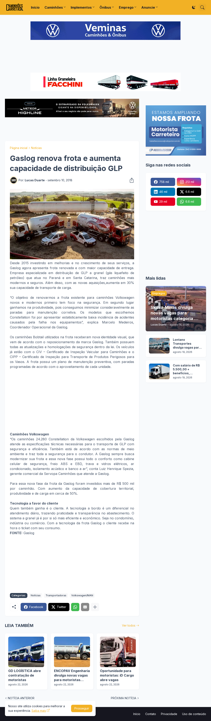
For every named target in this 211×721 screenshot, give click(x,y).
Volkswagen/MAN (82, 595)
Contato (150, 714)
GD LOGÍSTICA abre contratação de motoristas (24, 675)
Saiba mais (39, 710)
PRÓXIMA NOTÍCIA (123, 698)
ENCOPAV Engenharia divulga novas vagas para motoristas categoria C (72, 675)
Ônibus (105, 7)
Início (35, 7)
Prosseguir (81, 708)
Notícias (36, 148)
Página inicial (18, 148)
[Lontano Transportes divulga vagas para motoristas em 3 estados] (159, 346)
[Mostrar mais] (95, 607)
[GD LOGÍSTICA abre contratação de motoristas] (26, 652)
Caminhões (54, 7)
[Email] (85, 607)
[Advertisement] (105, 57)
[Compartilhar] (130, 180)
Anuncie (148, 7)
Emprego (126, 7)
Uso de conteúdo (194, 714)
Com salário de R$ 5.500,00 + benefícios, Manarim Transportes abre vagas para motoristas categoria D (186, 369)
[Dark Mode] (193, 7)
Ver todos (128, 625)
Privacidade (169, 714)
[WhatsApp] (75, 607)
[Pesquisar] (202, 7)
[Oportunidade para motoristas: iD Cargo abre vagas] (118, 652)
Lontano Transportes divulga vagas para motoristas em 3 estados (187, 344)
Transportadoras (56, 595)
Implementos (81, 7)
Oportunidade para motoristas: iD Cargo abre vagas (117, 675)
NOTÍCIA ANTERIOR (21, 698)
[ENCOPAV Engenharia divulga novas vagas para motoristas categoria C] (72, 652)
